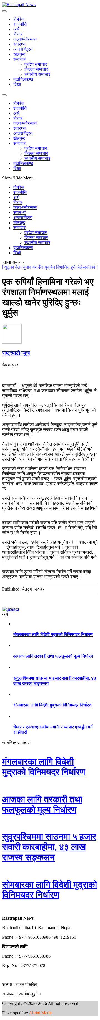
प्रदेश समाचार (35, 64)
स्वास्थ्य (19, 44)
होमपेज (18, 19)
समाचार (19, 59)
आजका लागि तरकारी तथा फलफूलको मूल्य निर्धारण (53, 656)
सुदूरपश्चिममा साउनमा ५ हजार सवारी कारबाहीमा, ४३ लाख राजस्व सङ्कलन (49, 847)
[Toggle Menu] (4, 11)
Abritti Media (40, 1013)
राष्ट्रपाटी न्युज (16, 353)
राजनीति (20, 24)
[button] (2, 908)
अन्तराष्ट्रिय (22, 49)
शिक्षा (17, 84)
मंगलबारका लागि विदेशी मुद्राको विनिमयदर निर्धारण (53, 634)
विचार (17, 34)
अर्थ (16, 29)
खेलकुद (19, 54)
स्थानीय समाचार (37, 74)
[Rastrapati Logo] (19, 4)
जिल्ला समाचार (36, 69)
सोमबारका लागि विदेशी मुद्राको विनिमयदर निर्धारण (52, 705)
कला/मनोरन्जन (25, 39)
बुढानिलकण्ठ (23, 79)
